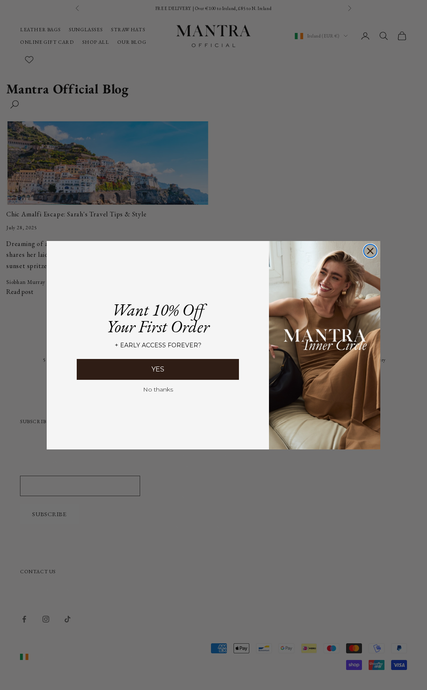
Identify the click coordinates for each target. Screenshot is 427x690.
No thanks (158, 389)
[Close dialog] (370, 251)
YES (157, 369)
